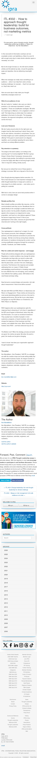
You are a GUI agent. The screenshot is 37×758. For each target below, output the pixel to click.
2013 (6, 603)
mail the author (5, 442)
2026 (6, 550)
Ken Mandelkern (6, 422)
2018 (6, 583)
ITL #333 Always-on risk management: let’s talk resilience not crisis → (18, 494)
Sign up (27, 505)
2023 (6, 562)
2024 (6, 558)
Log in (11, 505)
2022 (6, 566)
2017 (6, 587)
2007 (6, 627)
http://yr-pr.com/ (6, 386)
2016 (6, 591)
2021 (6, 570)
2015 (6, 595)
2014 (6, 599)
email (33, 475)
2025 (6, 554)
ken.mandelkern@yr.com (8, 377)
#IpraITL (29, 455)
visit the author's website (8, 444)
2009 (6, 619)
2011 (6, 611)
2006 (6, 631)
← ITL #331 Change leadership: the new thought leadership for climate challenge (18, 489)
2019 (6, 578)
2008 (6, 623)
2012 (6, 607)
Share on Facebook (17, 480)
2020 (6, 574)
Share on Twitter (5, 480)
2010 (6, 615)
